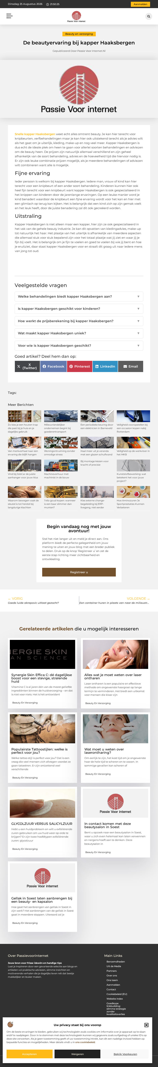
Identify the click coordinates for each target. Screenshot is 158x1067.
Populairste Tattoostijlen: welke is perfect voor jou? (39, 750)
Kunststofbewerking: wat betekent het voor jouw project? (131, 477)
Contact (111, 989)
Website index (115, 998)
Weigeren (77, 1054)
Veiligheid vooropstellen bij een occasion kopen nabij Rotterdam (132, 428)
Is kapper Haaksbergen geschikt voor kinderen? (79, 309)
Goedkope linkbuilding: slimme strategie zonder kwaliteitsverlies (116, 1009)
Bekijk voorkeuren (125, 1054)
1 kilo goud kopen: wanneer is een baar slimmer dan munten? (60, 504)
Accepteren (29, 1054)
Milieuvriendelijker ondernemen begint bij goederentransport (57, 428)
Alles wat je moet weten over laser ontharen (113, 676)
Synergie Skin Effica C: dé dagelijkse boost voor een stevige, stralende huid (41, 678)
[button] (146, 1025)
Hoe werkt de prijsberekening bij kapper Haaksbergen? (79, 321)
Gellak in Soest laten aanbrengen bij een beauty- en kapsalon (41, 900)
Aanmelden (113, 984)
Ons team (112, 980)
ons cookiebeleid (85, 1042)
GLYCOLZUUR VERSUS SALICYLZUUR (41, 824)
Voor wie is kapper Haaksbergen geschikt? (79, 345)
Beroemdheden (116, 961)
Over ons (112, 975)
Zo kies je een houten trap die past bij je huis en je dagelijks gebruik (23, 428)
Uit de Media (114, 966)
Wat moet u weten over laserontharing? (104, 750)
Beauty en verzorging (79, 33)
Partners (112, 970)
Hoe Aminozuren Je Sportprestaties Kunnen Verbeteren (130, 504)
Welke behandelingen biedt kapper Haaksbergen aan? (79, 296)
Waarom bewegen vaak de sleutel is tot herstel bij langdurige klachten (23, 504)
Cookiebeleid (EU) (117, 994)
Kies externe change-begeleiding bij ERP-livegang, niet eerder (93, 504)
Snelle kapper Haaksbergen (35, 134)
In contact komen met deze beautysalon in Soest (107, 825)
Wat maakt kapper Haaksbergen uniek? (79, 333)
